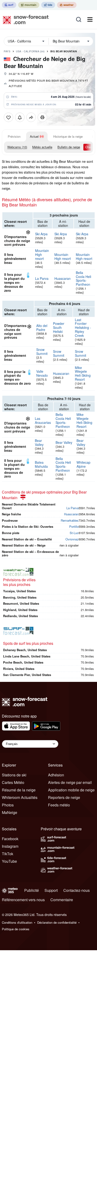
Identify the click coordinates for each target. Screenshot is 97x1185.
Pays (7, 51)
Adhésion (56, 775)
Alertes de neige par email (70, 782)
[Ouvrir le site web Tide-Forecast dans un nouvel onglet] (48, 5)
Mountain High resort (62, 256)
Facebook (10, 838)
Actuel (34, 136)
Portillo (74, 526)
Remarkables (70, 520)
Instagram (10, 846)
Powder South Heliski (58, 327)
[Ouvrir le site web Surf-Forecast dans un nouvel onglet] (9, 5)
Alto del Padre (41, 327)
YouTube (9, 861)
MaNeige (9, 812)
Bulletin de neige (68, 147)
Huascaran (62, 278)
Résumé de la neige (19, 790)
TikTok (7, 853)
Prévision (14, 136)
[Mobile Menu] (90, 19)
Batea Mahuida (41, 464)
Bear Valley (39, 442)
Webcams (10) (17, 147)
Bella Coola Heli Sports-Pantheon (83, 278)
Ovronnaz (72, 539)
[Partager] (31, 117)
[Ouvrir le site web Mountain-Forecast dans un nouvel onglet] (28, 5)
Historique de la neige (68, 136)
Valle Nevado (42, 373)
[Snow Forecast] (24, 19)
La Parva (41, 278)
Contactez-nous (76, 890)
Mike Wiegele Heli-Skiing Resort (83, 373)
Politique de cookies (15, 929)
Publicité (31, 890)
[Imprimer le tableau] (42, 117)
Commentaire (61, 899)
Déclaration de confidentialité (57, 922)
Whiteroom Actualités (19, 797)
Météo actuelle (42, 147)
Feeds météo (59, 805)
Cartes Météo (13, 782)
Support (51, 890)
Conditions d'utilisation (17, 922)
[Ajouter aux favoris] (8, 117)
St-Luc (74, 533)
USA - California (30, 51)
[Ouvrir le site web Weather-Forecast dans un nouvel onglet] (67, 5)
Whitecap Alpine (83, 464)
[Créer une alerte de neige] (19, 117)
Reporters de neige (64, 797)
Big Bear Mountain (63, 51)
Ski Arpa (41, 234)
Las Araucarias (43, 420)
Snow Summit (42, 351)
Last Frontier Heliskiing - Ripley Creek (83, 327)
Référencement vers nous (23, 899)
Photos (8, 805)
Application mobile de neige (71, 790)
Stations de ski (14, 775)
